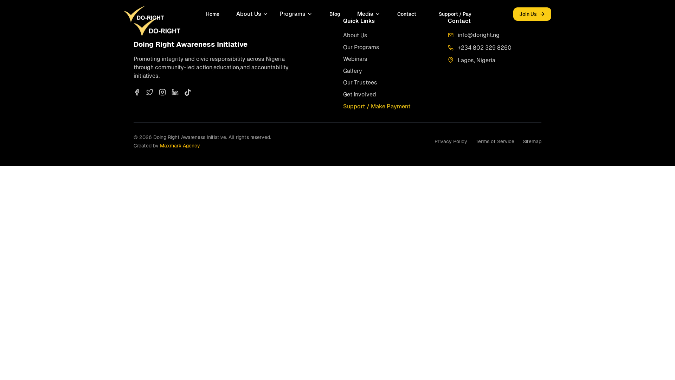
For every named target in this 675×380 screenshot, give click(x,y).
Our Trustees (360, 82)
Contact (406, 14)
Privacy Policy (451, 141)
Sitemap (532, 141)
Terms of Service (495, 141)
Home (212, 14)
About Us (248, 14)
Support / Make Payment (377, 106)
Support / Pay (455, 14)
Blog (334, 14)
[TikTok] (187, 92)
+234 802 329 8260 (485, 47)
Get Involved (359, 94)
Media (365, 14)
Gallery (352, 71)
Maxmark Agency (180, 145)
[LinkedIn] (175, 92)
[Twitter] (149, 92)
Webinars (355, 59)
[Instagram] (162, 92)
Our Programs (361, 47)
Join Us (528, 14)
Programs (292, 14)
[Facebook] (137, 92)
